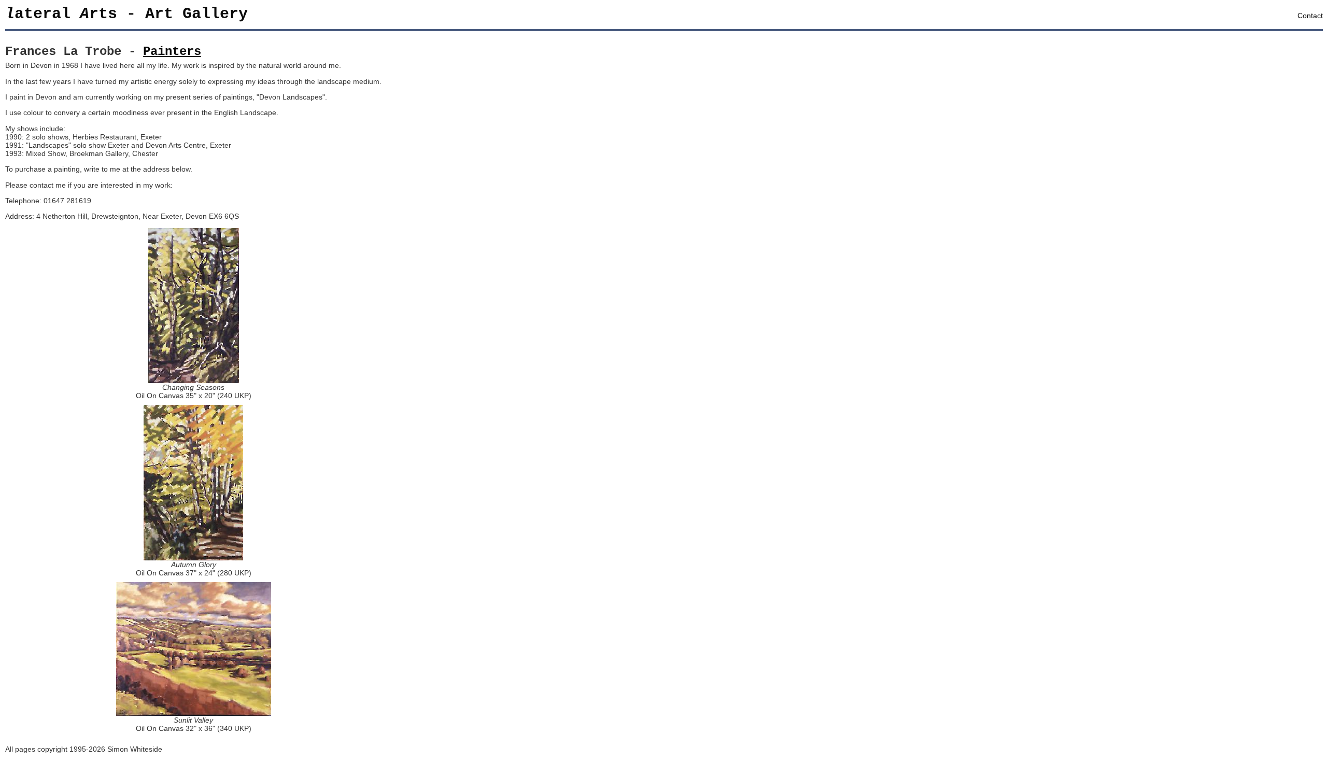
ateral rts (61, 14)
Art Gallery (196, 14)
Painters (172, 52)
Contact (1310, 15)
